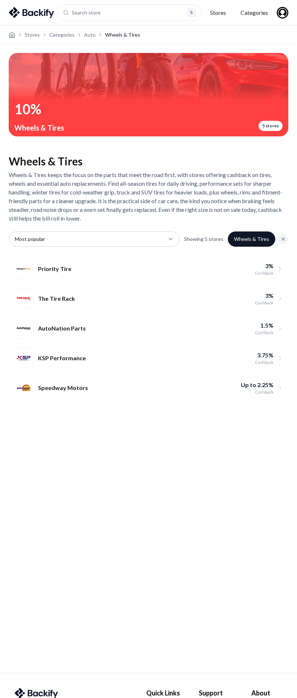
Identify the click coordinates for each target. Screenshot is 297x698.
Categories (254, 12)
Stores (218, 12)
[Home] (12, 35)
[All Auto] (283, 239)
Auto (90, 35)
